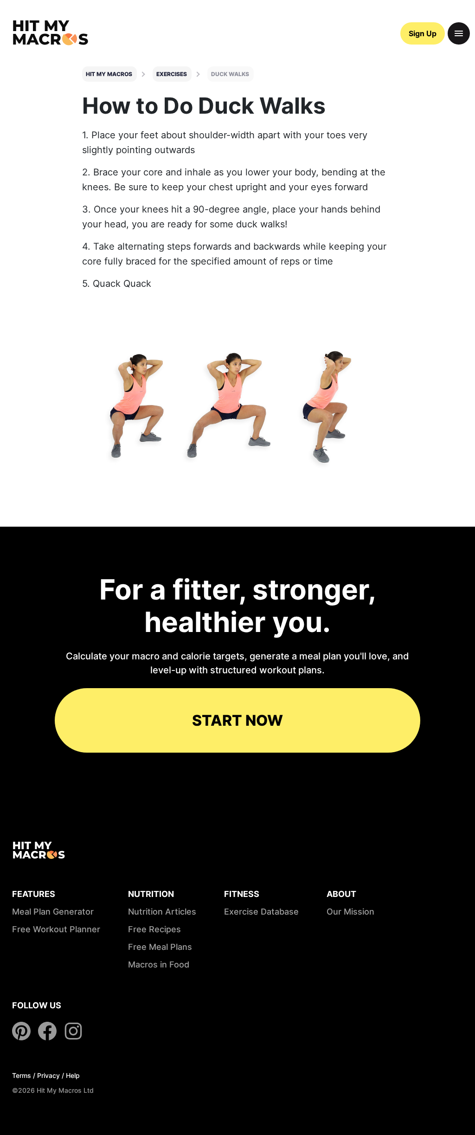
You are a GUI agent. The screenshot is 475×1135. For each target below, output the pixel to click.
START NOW (237, 720)
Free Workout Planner (56, 929)
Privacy (48, 1075)
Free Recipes (154, 929)
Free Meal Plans (160, 947)
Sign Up (422, 33)
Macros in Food (158, 964)
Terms (21, 1075)
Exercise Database (261, 911)
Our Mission (350, 911)
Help (73, 1075)
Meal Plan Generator (53, 911)
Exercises (171, 74)
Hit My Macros (109, 74)
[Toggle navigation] (459, 33)
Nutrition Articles (162, 911)
